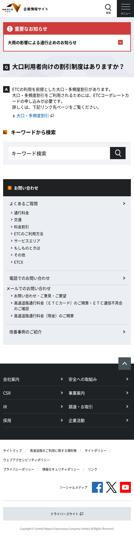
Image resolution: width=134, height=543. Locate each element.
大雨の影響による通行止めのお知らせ (42, 42)
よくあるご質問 (23, 203)
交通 (18, 220)
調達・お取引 (81, 406)
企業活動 (77, 420)
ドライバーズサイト (64, 513)
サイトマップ (12, 450)
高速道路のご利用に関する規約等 (53, 450)
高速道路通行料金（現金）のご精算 (44, 316)
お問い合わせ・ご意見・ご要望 (40, 296)
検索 (108, 13)
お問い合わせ (26, 188)
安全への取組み (83, 379)
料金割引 (21, 227)
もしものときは (27, 248)
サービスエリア (27, 241)
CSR (7, 393)
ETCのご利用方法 (28, 234)
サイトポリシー (96, 450)
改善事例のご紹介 (25, 332)
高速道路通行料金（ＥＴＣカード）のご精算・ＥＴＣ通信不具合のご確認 (68, 305)
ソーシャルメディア (74, 487)
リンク (92, 469)
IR (5, 406)
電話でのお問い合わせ (29, 278)
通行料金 (21, 213)
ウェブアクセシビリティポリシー (26, 459)
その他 (19, 255)
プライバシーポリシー (18, 469)
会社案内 (11, 379)
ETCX (18, 262)
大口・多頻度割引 (33, 115)
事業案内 (77, 393)
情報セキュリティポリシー (61, 469)
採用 (7, 420)
